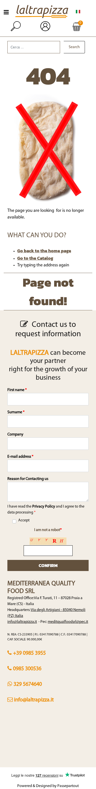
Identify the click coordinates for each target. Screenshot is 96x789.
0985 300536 (27, 669)
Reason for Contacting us (27, 479)
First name (17, 390)
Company (15, 434)
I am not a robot (48, 530)
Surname (16, 412)
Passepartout (68, 786)
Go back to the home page (44, 250)
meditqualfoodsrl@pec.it (68, 622)
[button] (74, 47)
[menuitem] (78, 12)
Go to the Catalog (35, 258)
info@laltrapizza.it (22, 622)
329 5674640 (28, 684)
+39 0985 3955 (29, 653)
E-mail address (20, 457)
